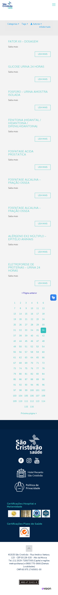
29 (37, 324)
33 (26, 330)
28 (32, 324)
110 (20, 401)
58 (32, 352)
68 (20, 363)
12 (43, 308)
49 (14, 346)
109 (15, 401)
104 (20, 395)
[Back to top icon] (29, 548)
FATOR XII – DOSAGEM (23, 41)
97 (14, 390)
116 (32, 406)
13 (14, 313)
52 (32, 346)
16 (32, 313)
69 (26, 363)
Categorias (12, 24)
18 (43, 313)
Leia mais (42, 54)
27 (26, 324)
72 (43, 363)
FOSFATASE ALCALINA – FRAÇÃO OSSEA (24, 181)
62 (20, 357)
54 (43, 346)
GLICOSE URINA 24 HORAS (26, 67)
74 (20, 368)
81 (26, 374)
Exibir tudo (46, 27)
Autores (36, 24)
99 (26, 390)
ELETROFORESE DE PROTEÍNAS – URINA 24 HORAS (24, 268)
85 (14, 379)
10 (32, 308)
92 (20, 385)
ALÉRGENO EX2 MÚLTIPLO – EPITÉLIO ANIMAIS (27, 237)
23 (37, 319)
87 (26, 379)
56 (20, 352)
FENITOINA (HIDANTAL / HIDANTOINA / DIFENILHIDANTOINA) (24, 123)
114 (43, 401)
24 (43, 319)
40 (32, 335)
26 (20, 324)
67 (14, 363)
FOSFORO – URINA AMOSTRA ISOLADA (28, 93)
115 (26, 406)
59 (37, 352)
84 (43, 374)
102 (43, 390)
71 (37, 363)
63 (26, 357)
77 (37, 368)
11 (37, 308)
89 (37, 379)
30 (43, 324)
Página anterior (30, 293)
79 (14, 374)
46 (32, 341)
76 (32, 368)
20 (20, 319)
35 (37, 330)
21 (26, 319)
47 (37, 341)
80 (20, 374)
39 (26, 335)
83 (37, 374)
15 (26, 313)
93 (26, 385)
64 (32, 357)
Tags (23, 24)
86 (20, 379)
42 (43, 335)
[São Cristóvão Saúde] (7, 5)
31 (14, 330)
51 (26, 346)
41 (37, 335)
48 (43, 341)
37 (14, 335)
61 (14, 357)
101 (37, 390)
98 (20, 390)
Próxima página (28, 413)
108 (43, 395)
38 (20, 335)
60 (43, 352)
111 (26, 401)
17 (37, 313)
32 (20, 330)
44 (20, 341)
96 (43, 385)
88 (32, 379)
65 (37, 357)
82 (32, 374)
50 (20, 346)
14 (20, 313)
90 (43, 379)
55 (14, 352)
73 (14, 368)
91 (14, 385)
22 (32, 319)
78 (43, 368)
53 (37, 346)
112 (32, 401)
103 (15, 395)
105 (26, 395)
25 (14, 324)
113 (37, 401)
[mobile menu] (53, 4)
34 (32, 330)
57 (26, 352)
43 (14, 341)
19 (14, 319)
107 (37, 395)
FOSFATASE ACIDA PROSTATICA (20, 153)
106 (32, 395)
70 (32, 363)
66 (43, 357)
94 (32, 385)
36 (43, 330)
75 (26, 368)
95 (37, 385)
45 (26, 341)
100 (32, 390)
